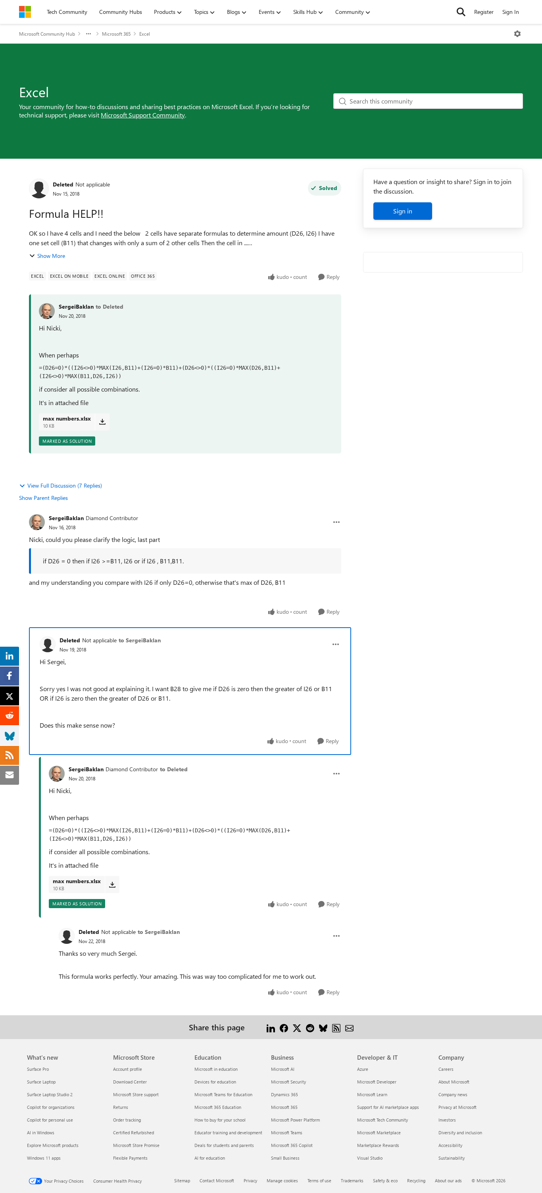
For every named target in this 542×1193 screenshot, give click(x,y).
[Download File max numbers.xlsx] (102, 421)
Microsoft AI (282, 1069)
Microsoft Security (288, 1082)
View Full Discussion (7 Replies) (64, 485)
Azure (362, 1069)
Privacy (250, 1180)
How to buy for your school (220, 1120)
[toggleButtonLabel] (517, 33)
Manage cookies (282, 1180)
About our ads (448, 1180)
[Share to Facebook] (284, 1027)
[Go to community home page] (25, 12)
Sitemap (182, 1180)
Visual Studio (369, 1158)
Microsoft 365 (116, 34)
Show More (51, 255)
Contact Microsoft (217, 1180)
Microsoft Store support (136, 1094)
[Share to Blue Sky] (323, 1027)
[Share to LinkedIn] (271, 1027)
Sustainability (451, 1158)
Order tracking (127, 1120)
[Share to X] (297, 1027)
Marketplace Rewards (378, 1145)
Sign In (510, 11)
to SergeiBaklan (140, 640)
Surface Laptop (41, 1082)
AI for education (209, 1158)
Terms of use (319, 1180)
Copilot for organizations (51, 1107)
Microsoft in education (216, 1069)
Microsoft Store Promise (136, 1145)
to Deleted (109, 306)
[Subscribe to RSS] (336, 1027)
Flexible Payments (130, 1158)
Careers (446, 1069)
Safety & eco (385, 1180)
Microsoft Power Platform (295, 1120)
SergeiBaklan (76, 306)
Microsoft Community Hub (47, 34)
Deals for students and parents (224, 1145)
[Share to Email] (349, 1027)
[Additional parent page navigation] (88, 33)
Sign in (402, 211)
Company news (452, 1094)
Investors (447, 1120)
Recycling (416, 1180)
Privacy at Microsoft (457, 1107)
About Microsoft (453, 1082)
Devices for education (215, 1082)
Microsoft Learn (372, 1094)
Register (484, 11)
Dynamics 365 (284, 1094)
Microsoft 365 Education (217, 1107)
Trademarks (352, 1180)
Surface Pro (38, 1069)
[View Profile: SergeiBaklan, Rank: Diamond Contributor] (37, 522)
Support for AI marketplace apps (388, 1107)
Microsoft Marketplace (379, 1132)
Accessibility (450, 1145)
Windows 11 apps (44, 1158)
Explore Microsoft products (53, 1145)
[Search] (461, 12)
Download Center (130, 1082)
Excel (144, 34)
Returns (120, 1107)
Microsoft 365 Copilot (292, 1145)
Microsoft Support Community (143, 115)
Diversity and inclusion (460, 1132)
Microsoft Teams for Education (223, 1094)
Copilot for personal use (50, 1120)
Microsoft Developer (376, 1082)
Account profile (127, 1069)
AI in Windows (40, 1132)
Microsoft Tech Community (382, 1120)
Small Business (285, 1158)
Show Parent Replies (43, 497)
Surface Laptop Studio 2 (50, 1094)
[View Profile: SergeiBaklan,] (47, 311)
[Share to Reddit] (310, 1027)
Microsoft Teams (286, 1132)
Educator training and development (228, 1132)
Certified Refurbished (133, 1132)
